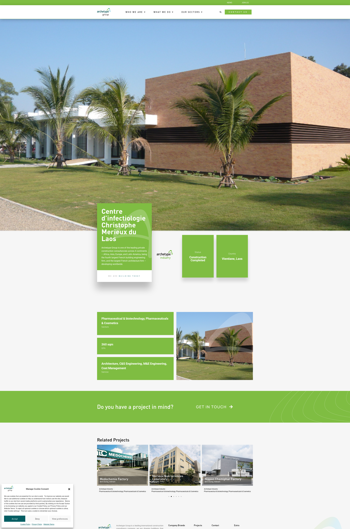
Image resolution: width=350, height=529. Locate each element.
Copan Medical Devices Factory (226, 479)
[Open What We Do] (172, 12)
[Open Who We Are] (145, 12)
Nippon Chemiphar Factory (170, 479)
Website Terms (48, 524)
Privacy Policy (37, 524)
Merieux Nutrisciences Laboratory (115, 477)
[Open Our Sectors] (202, 12)
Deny (37, 519)
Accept (15, 519)
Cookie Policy (25, 524)
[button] (69, 489)
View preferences (60, 519)
